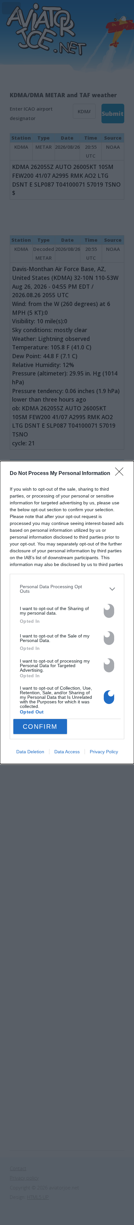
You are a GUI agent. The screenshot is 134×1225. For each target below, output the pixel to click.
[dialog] (67, 612)
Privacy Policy (104, 751)
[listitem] (67, 589)
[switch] (109, 611)
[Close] (121, 473)
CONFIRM (40, 726)
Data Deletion (30, 751)
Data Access (67, 751)
